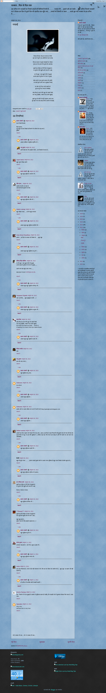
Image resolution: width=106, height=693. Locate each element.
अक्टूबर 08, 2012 (29, 121)
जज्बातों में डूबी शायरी (21, 111)
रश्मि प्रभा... (19, 183)
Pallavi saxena (20, 430)
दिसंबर (83, 230)
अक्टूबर (83, 235)
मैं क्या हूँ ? (83, 240)
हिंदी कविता (80, 63)
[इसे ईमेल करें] (36, 109)
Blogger (53, 690)
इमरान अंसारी (19, 121)
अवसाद (79, 75)
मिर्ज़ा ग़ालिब (82, 127)
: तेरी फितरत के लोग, (30, 272)
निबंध (79, 85)
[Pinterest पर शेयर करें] (42, 109)
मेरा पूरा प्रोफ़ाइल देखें (83, 35)
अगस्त (83, 249)
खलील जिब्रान (82, 111)
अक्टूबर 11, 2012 (27, 542)
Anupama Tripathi (21, 295)
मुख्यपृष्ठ (42, 642)
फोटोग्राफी (80, 73)
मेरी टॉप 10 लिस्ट (82, 70)
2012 (81, 227)
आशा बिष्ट (18, 319)
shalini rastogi (20, 209)
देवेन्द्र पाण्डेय (19, 348)
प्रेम (87, 113)
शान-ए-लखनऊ (87, 147)
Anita (18, 566)
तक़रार (88, 128)
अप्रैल (83, 258)
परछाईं (82, 243)
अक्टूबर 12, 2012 (30, 592)
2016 (81, 216)
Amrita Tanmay (21, 592)
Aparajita (19, 604)
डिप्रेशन (80, 83)
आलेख (79, 78)
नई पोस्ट (14, 642)
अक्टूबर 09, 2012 (34, 171)
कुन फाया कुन (87, 172)
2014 (81, 222)
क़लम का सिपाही (83, 97)
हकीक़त (86, 160)
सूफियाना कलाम (81, 61)
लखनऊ (80, 88)
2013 (81, 224)
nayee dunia (20, 159)
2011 (81, 261)
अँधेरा (85, 196)
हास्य (79, 90)
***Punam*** (20, 511)
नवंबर (82, 232)
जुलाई (83, 252)
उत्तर (19, 136)
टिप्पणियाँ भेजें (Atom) (22, 646)
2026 (81, 213)
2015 (81, 219)
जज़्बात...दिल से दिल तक (21, 5)
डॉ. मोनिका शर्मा (20, 482)
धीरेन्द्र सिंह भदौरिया (21, 261)
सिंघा (82, 237)
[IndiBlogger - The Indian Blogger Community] (60, 658)
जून (82, 255)
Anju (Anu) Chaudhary (23, 235)
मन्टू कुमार (23, 147)
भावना (87, 99)
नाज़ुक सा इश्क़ (87, 183)
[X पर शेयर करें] (39, 109)
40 (14, 673)
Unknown (19, 383)
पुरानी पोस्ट (71, 642)
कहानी (79, 80)
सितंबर (83, 247)
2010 (81, 264)
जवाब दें (18, 133)
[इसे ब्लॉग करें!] (38, 109)
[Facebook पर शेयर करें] (41, 109)
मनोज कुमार (19, 542)
